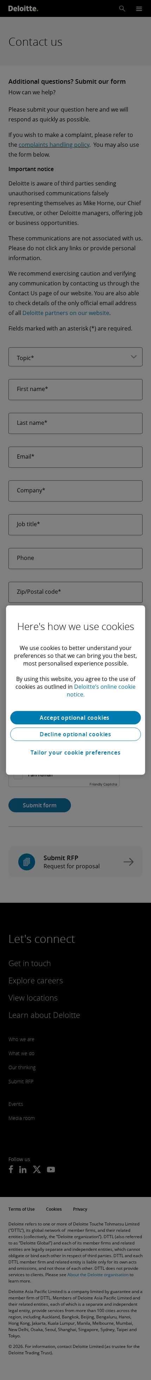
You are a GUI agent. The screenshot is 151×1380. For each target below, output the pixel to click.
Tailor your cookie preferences (76, 752)
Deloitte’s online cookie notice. (101, 690)
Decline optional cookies (75, 734)
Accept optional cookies (75, 717)
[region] (75, 690)
